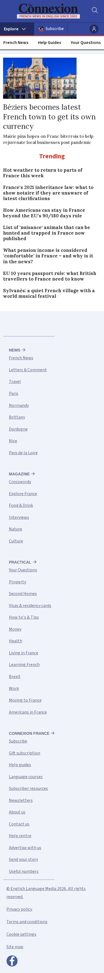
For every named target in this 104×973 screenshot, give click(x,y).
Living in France (23, 653)
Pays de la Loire (23, 453)
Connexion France (29, 733)
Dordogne (18, 429)
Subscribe (54, 29)
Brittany (17, 417)
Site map (14, 947)
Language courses (26, 777)
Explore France (23, 494)
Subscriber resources (28, 788)
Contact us (19, 824)
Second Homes (23, 594)
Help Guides (49, 43)
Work (14, 688)
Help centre (20, 836)
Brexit (15, 677)
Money (15, 629)
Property (17, 582)
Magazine (19, 474)
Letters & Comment (28, 370)
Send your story (23, 859)
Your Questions (86, 43)
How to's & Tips (24, 617)
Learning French (24, 665)
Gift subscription (24, 753)
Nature (15, 529)
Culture (16, 541)
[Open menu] (17, 29)
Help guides (20, 765)
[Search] (94, 11)
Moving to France (25, 700)
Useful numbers (24, 871)
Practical (20, 562)
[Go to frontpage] (48, 11)
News (14, 350)
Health (15, 641)
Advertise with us (25, 848)
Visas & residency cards (30, 606)
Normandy (19, 405)
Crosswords (20, 482)
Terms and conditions (26, 922)
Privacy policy (19, 909)
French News (15, 43)
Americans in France (28, 712)
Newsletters (21, 800)
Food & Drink (21, 505)
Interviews (19, 517)
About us (17, 812)
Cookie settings (21, 934)
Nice (13, 441)
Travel (15, 382)
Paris (13, 393)
